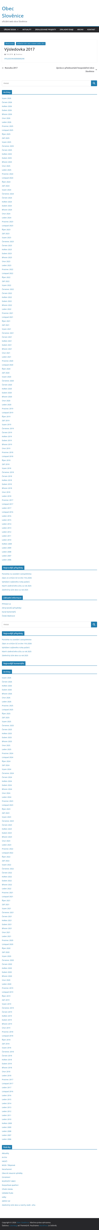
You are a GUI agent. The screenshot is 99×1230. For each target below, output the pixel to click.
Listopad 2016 (7, 512)
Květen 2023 (7, 249)
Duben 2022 (7, 301)
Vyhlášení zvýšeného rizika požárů (16, 582)
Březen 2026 (7, 114)
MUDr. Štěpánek (8, 1165)
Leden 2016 (6, 516)
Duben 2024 (7, 206)
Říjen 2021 (6, 321)
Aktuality (26, 29)
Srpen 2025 (6, 142)
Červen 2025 (7, 150)
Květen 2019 (7, 436)
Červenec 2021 (8, 333)
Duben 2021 (7, 345)
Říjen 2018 (6, 460)
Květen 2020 (7, 389)
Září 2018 (5, 464)
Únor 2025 (6, 166)
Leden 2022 (6, 309)
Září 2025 (5, 138)
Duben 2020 (7, 393)
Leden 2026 (6, 122)
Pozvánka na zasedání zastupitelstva (16, 574)
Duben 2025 (7, 158)
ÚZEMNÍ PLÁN (7, 1193)
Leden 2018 (6, 496)
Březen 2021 (7, 349)
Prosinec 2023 (7, 221)
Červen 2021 (7, 337)
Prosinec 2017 (7, 500)
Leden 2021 (6, 357)
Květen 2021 (7, 341)
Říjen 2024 (6, 182)
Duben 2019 (7, 440)
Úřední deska (10, 29)
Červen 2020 (7, 385)
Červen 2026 (7, 102)
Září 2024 (5, 186)
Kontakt (91, 29)
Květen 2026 (7, 106)
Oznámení (6, 1177)
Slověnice (19, 54)
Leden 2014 (6, 524)
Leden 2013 (6, 528)
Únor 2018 (6, 492)
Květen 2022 (7, 297)
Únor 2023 (6, 261)
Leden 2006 (6, 560)
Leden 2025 (6, 170)
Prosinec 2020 (7, 361)
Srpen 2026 (6, 98)
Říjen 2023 (6, 229)
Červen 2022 (7, 293)
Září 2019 (5, 420)
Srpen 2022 (6, 285)
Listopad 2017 (7, 504)
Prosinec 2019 (7, 408)
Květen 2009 (7, 544)
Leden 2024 (6, 217)
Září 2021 (5, 325)
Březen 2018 (7, 488)
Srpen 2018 (6, 468)
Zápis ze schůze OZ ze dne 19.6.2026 (17, 578)
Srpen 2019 (6, 424)
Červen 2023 (7, 245)
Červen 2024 (7, 198)
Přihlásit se (6, 604)
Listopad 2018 (7, 456)
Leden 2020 (6, 404)
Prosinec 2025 (7, 126)
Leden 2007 (6, 556)
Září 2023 (5, 233)
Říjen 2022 (6, 277)
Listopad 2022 (7, 273)
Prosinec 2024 (7, 174)
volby (4, 1197)
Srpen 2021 (6, 329)
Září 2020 (5, 373)
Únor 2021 (6, 353)
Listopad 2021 (7, 317)
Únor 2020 (6, 400)
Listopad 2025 (7, 130)
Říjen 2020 (6, 369)
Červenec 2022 (8, 289)
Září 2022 (5, 281)
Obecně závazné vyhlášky (12, 1173)
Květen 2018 (7, 480)
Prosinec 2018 (7, 452)
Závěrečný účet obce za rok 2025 (15, 590)
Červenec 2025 (8, 146)
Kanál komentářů (9, 612)
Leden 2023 (6, 265)
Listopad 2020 (7, 365)
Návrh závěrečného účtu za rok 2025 (16, 586)
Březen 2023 (7, 257)
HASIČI (4, 1161)
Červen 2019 (7, 432)
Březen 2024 (7, 210)
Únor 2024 (6, 214)
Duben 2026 (7, 110)
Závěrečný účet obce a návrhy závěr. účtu (31, 43)
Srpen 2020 (6, 377)
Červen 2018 (7, 476)
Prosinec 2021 (7, 313)
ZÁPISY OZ (6, 1201)
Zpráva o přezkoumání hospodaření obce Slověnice (75, 70)
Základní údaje (66, 29)
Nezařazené (7, 1169)
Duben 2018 (7, 484)
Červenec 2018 (8, 472)
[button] (17, 29)
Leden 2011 (6, 536)
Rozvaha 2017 (11, 68)
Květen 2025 (7, 154)
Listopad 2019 (7, 412)
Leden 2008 (6, 552)
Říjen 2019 (6, 416)
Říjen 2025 (6, 134)
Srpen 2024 (6, 190)
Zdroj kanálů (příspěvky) (11, 608)
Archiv (80, 29)
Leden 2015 (6, 520)
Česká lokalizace (8, 616)
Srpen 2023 (6, 237)
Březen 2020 (7, 396)
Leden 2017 (6, 508)
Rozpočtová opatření (10, 1185)
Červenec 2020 (8, 381)
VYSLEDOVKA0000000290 (14, 58)
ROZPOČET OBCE (9, 1181)
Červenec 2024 (8, 194)
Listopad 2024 (7, 178)
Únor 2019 (6, 448)
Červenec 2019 (8, 428)
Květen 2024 (7, 202)
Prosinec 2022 (7, 269)
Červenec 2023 (8, 241)
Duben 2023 (7, 253)
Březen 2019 (7, 444)
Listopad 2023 (7, 225)
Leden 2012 (6, 532)
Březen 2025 (7, 162)
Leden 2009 (6, 548)
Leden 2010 (6, 540)
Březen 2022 (7, 305)
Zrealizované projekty (45, 29)
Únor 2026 (6, 118)
